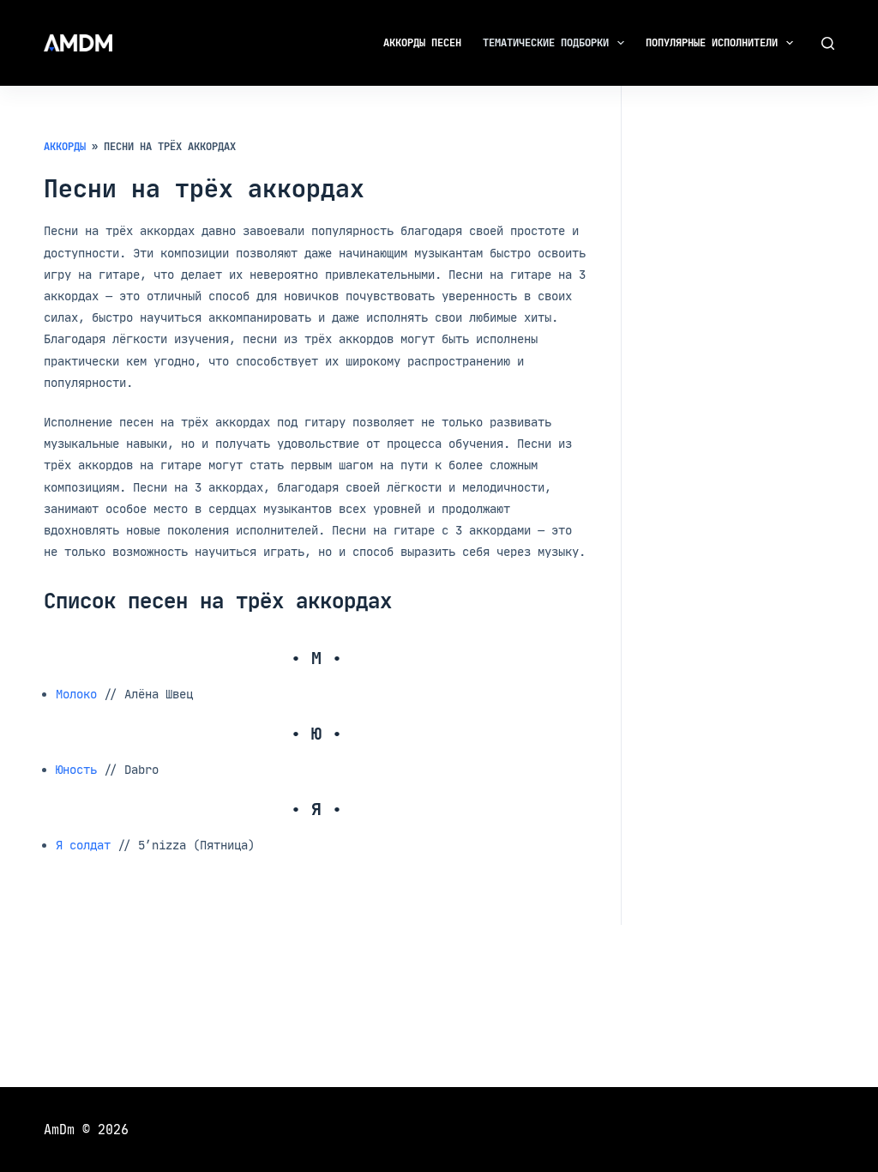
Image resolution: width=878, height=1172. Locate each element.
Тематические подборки (546, 42)
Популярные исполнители (712, 42)
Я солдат (83, 844)
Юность (76, 769)
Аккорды (65, 146)
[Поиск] (827, 43)
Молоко (76, 693)
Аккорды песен (422, 42)
